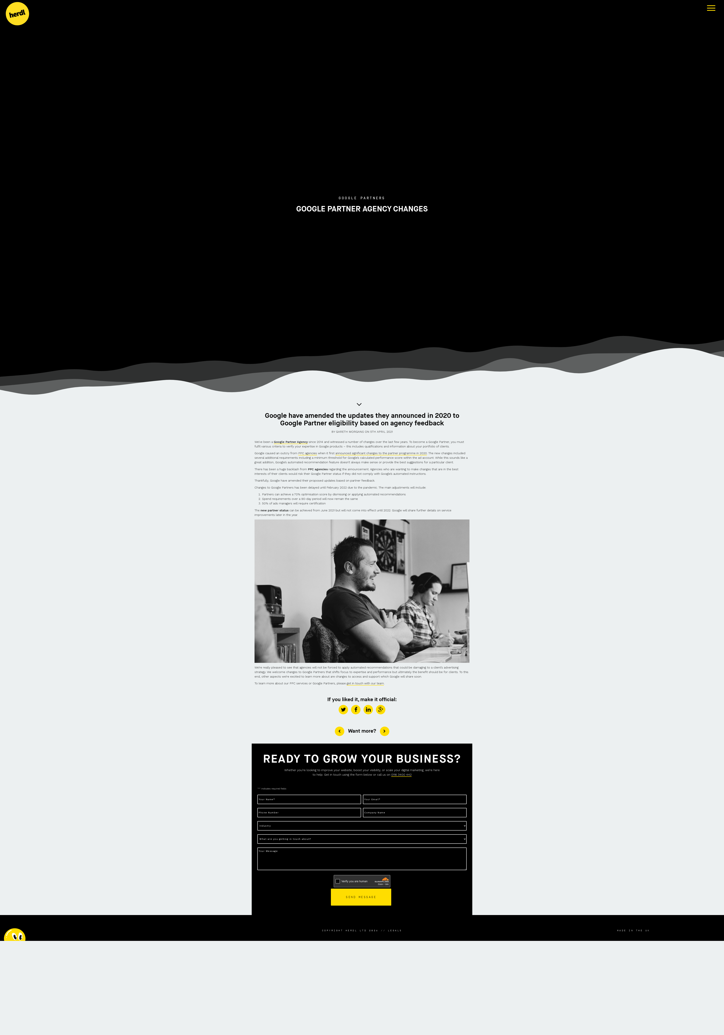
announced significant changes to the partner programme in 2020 (381, 453)
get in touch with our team (365, 683)
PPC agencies (307, 453)
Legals (395, 930)
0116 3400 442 (401, 774)
